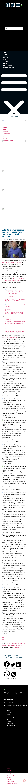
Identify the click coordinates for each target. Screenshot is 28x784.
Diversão (5, 61)
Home (4, 52)
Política (5, 54)
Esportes (5, 63)
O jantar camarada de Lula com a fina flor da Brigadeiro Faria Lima (14, 332)
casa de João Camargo (10, 337)
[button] (14, 17)
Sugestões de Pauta (8, 67)
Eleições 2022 (9, 297)
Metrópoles (18, 647)
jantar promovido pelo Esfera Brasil (12, 262)
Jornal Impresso (7, 65)
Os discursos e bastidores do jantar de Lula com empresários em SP (15, 322)
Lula (3, 260)
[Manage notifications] (24, 780)
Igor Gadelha (8, 310)
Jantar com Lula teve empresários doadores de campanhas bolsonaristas (15, 300)
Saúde (5, 56)
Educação (6, 58)
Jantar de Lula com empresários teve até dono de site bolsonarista (15, 312)
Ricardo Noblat (9, 329)
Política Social (7, 59)
